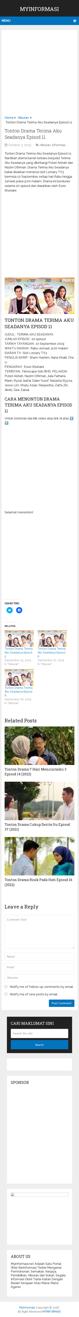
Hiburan (45, 145)
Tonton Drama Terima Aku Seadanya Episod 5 (19, 652)
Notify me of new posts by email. (34, 994)
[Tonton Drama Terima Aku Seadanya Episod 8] (19, 677)
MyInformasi (39, 9)
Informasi (58, 145)
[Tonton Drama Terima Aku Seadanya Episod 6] (52, 638)
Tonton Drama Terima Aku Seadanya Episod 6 (52, 652)
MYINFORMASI (51, 1311)
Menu (6, 21)
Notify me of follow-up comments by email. (41, 987)
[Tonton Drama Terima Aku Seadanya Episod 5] (19, 638)
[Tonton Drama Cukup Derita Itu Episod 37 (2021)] (39, 801)
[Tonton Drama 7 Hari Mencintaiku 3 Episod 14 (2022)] (39, 745)
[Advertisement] (39, 74)
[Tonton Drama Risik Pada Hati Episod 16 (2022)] (39, 856)
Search (39, 1044)
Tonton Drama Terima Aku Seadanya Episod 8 (19, 691)
